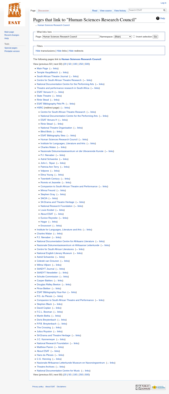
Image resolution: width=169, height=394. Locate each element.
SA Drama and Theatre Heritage (57, 202)
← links (54, 68)
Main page (9, 32)
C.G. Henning (44, 359)
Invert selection (144, 36)
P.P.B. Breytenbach (46, 323)
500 (87, 64)
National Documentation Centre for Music (58, 370)
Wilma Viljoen (44, 264)
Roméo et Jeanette (51, 182)
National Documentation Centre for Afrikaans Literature (65, 241)
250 (81, 64)
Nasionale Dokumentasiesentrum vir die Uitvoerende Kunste (72, 151)
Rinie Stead (43, 99)
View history (120, 10)
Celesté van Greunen (48, 261)
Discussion (43, 10)
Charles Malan (48, 147)
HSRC (40, 107)
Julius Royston (44, 331)
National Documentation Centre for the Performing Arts (65, 84)
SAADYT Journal (45, 268)
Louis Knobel (47, 210)
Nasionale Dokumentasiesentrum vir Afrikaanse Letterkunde (68, 245)
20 (65, 64)
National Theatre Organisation (56, 127)
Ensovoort (46, 225)
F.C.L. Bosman (44, 311)
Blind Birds (46, 131)
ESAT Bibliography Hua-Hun (51, 292)
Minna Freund (48, 190)
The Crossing (44, 327)
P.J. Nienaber (47, 155)
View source (106, 10)
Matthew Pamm (45, 347)
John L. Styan (48, 163)
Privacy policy (38, 387)
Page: (39, 36)
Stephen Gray (48, 194)
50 (69, 64)
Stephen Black (44, 304)
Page (33, 10)
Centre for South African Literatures (55, 249)
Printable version (12, 51)
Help (162, 18)
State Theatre (44, 95)
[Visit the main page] (14, 13)
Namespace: (106, 36)
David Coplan (44, 307)
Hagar (44, 221)
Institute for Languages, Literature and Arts (63, 143)
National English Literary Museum (54, 253)
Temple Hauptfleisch (47, 72)
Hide (38, 50)
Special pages (10, 48)
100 (75, 64)
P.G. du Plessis (44, 296)
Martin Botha (43, 315)
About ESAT (47, 214)
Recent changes (11, 35)
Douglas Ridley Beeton (49, 284)
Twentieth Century (50, 178)
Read (94, 10)
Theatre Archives (45, 366)
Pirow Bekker (44, 288)
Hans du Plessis (45, 355)
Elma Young (47, 174)
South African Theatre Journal (52, 76)
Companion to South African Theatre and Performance (69, 186)
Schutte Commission (47, 276)
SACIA (44, 198)
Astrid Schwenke (49, 159)
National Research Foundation (56, 206)
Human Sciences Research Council (54, 25)
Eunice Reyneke (49, 218)
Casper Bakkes (45, 280)
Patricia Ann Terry (50, 166)
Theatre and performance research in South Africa (63, 88)
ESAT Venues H (45, 92)
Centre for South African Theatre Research (59, 80)
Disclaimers (61, 387)
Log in (163, 3)
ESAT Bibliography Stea (53, 135)
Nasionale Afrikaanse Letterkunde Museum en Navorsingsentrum (71, 362)
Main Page (42, 68)
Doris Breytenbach (46, 319)
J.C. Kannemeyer (46, 339)
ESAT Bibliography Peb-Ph (51, 103)
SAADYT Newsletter (47, 272)
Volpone (45, 170)
